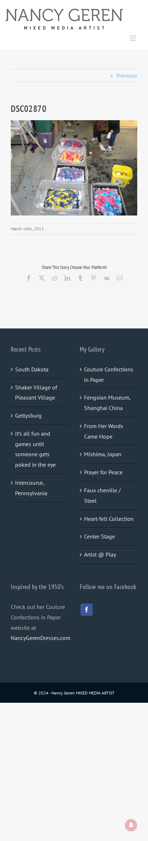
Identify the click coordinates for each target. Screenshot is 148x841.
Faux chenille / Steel (102, 495)
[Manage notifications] (131, 825)
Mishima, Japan (102, 454)
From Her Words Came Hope (103, 431)
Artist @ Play (100, 554)
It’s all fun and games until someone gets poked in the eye (35, 449)
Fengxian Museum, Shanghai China (107, 402)
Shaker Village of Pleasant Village (36, 392)
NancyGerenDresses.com (40, 637)
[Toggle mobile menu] (133, 38)
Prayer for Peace (103, 472)
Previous (126, 75)
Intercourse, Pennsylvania (31, 488)
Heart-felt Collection (109, 518)
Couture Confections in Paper (108, 374)
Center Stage (99, 536)
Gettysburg (28, 415)
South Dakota (31, 369)
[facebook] (86, 609)
